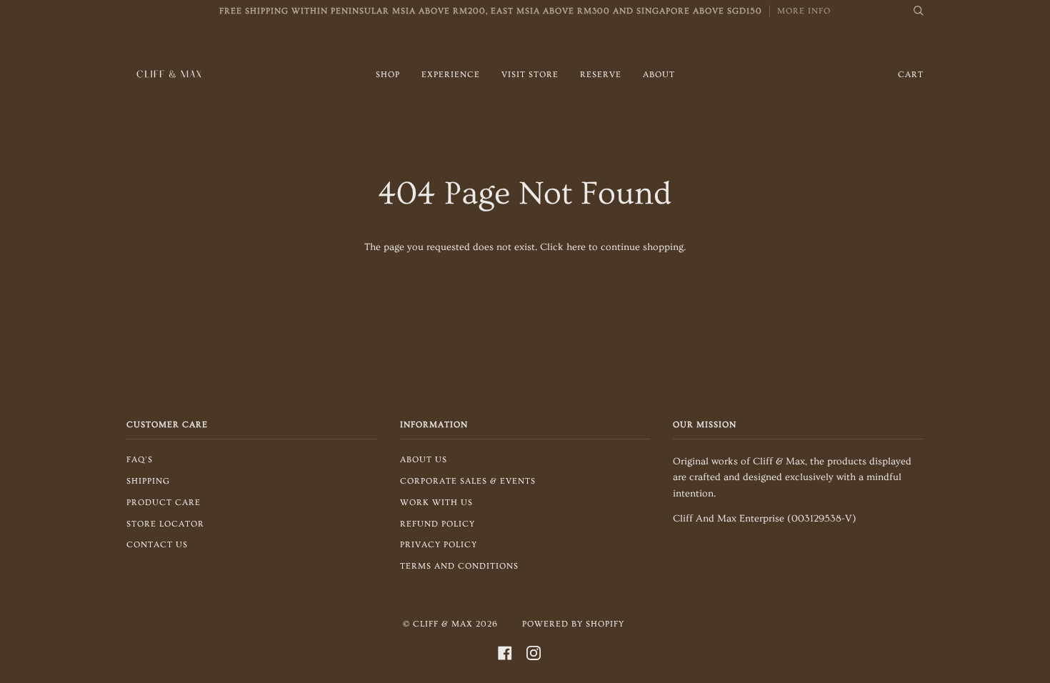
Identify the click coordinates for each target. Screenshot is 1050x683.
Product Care (163, 502)
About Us (423, 459)
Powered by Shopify (573, 624)
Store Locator (165, 524)
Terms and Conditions (459, 566)
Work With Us (436, 502)
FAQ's (139, 459)
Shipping (148, 481)
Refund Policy (437, 524)
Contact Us (157, 544)
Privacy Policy (438, 544)
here (576, 247)
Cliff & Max (443, 624)
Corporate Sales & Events (468, 481)
